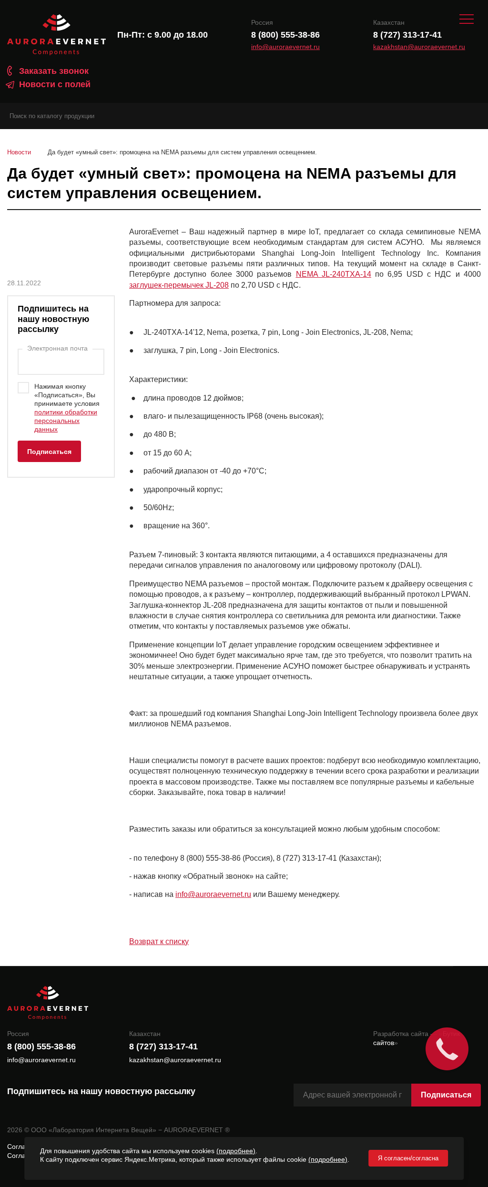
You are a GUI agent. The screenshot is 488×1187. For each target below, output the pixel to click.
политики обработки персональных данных (65, 420)
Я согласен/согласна (408, 1158)
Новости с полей (55, 84)
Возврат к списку (159, 941)
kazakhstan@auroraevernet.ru (419, 46)
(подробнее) (235, 1151)
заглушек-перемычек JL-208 (179, 285)
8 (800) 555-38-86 (285, 35)
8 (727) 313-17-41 (407, 35)
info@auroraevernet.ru (285, 46)
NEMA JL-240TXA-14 (333, 274)
